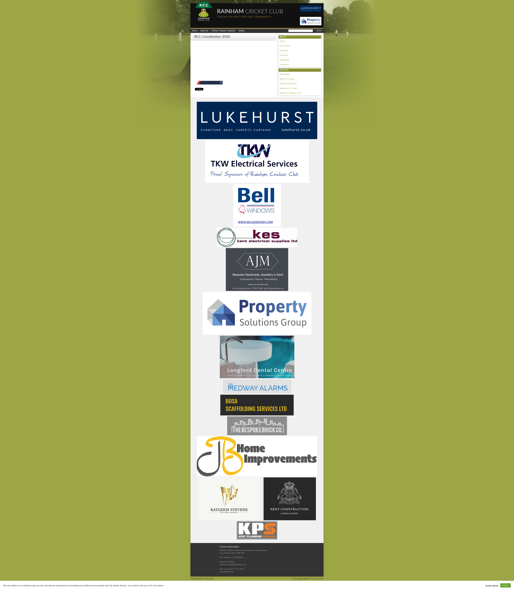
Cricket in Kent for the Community (244, 17)
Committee (284, 50)
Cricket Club (250, 11)
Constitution (284, 64)
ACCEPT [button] (505, 585)
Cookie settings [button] (491, 585)
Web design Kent (317, 578)
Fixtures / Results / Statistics (223, 30)
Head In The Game (287, 79)
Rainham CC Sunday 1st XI (290, 93)
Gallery (242, 30)
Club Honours (285, 45)
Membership (284, 60)
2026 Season (285, 74)
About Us (204, 30)
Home (194, 30)
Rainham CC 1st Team (288, 88)
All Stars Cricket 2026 (288, 83)
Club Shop (284, 55)
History (282, 41)
